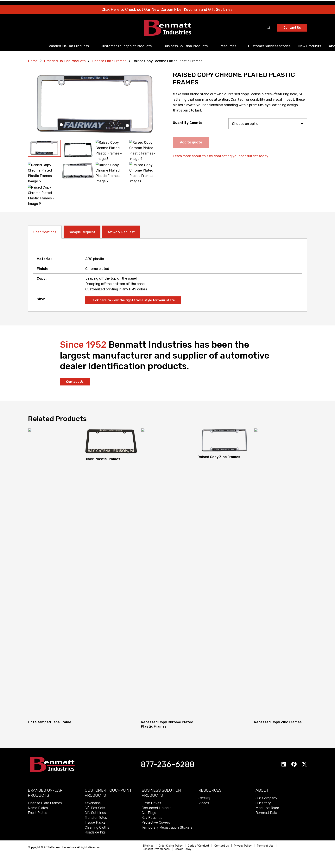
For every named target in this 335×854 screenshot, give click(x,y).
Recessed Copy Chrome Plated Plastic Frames (167, 724)
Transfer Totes (96, 817)
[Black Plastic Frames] (111, 441)
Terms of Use (265, 845)
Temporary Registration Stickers (167, 827)
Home (33, 61)
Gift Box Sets (95, 808)
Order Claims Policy (171, 845)
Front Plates (37, 813)
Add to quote (191, 142)
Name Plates (38, 808)
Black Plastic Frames (102, 459)
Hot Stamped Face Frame (49, 722)
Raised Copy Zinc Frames (219, 457)
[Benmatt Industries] (167, 28)
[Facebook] (294, 764)
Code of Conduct (198, 845)
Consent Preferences (156, 849)
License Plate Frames (109, 61)
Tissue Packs (95, 822)
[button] (268, 28)
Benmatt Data (266, 813)
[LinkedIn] (283, 764)
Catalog (204, 798)
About (262, 790)
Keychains (93, 803)
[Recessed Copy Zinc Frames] (280, 573)
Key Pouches (152, 817)
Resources (210, 790)
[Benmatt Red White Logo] (52, 764)
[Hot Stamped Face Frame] (54, 573)
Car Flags (149, 813)
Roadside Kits (95, 832)
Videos (204, 803)
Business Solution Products (161, 792)
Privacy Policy (243, 845)
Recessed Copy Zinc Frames (278, 722)
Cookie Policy (183, 849)
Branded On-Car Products (64, 61)
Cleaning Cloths (97, 827)
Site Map (148, 845)
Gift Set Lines (95, 813)
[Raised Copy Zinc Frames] (224, 440)
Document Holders (156, 808)
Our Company (266, 798)
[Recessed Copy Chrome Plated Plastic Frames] (167, 573)
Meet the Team (267, 808)
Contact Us (221, 845)
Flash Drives (151, 803)
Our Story (263, 803)
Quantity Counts (187, 123)
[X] (304, 764)
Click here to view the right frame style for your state (133, 300)
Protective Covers (156, 822)
